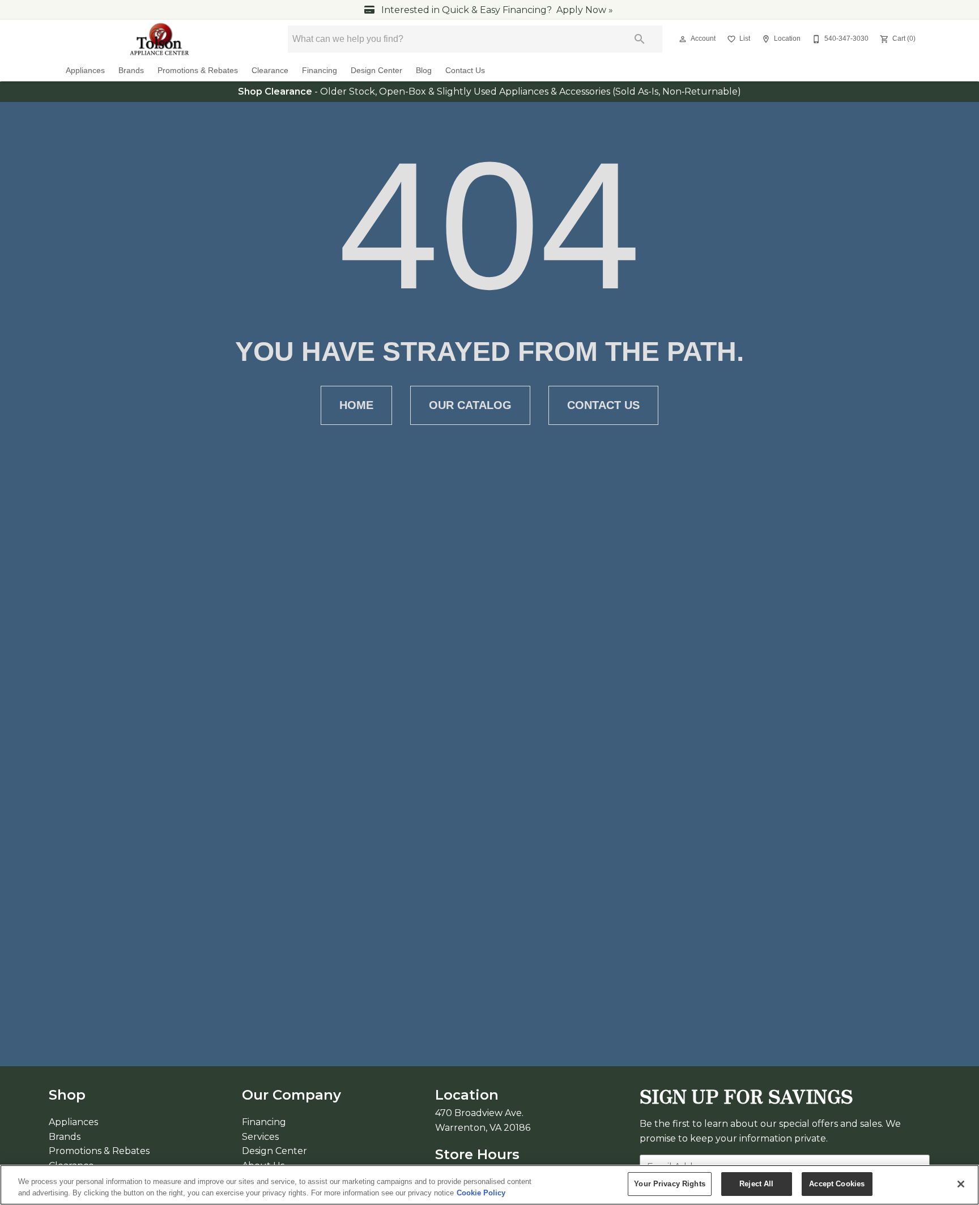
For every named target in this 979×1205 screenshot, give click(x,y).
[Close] (960, 1184)
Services (260, 1136)
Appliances (85, 70)
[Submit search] (640, 39)
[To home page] (160, 39)
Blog (424, 70)
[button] (682, 39)
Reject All (756, 1184)
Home (356, 405)
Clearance (270, 70)
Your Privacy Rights (669, 1184)
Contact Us (465, 70)
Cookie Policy (481, 1193)
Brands (131, 70)
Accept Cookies (837, 1184)
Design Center (376, 70)
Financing (319, 70)
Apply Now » (584, 10)
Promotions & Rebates (198, 70)
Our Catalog (470, 405)
